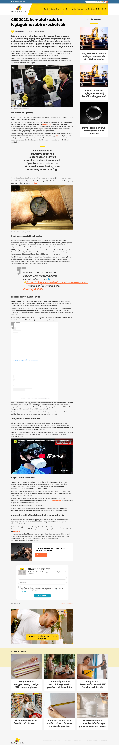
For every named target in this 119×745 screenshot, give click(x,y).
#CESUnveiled (48, 282)
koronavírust (46, 124)
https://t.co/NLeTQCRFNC (72, 282)
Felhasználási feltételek (90, 740)
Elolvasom (40, 555)
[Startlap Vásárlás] (19, 9)
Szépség (73, 9)
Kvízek (100, 9)
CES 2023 (17, 603)
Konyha (65, 9)
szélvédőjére (56, 501)
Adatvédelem (78, 740)
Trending (80, 9)
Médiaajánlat (103, 740)
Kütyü (46, 9)
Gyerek (58, 9)
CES (12, 603)
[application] (42, 626)
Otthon (52, 9)
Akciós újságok (91, 9)
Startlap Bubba (19, 31)
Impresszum (68, 740)
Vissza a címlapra (67, 603)
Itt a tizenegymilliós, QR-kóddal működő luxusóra (50, 549)
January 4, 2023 (33, 289)
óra (56, 136)
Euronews (16, 531)
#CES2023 (32, 282)
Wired (35, 183)
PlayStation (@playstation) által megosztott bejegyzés (35, 398)
